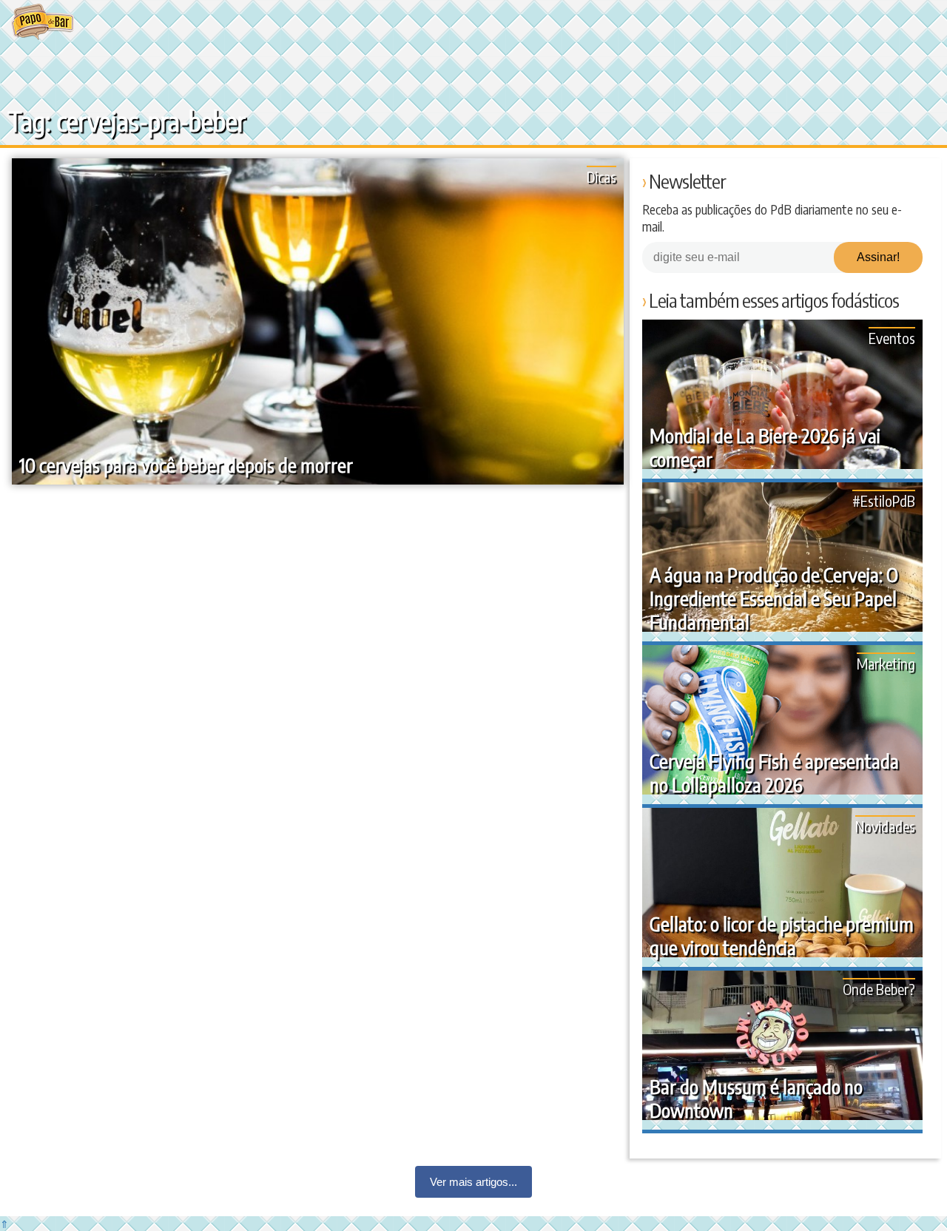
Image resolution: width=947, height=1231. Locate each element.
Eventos (892, 337)
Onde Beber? (879, 988)
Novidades (885, 826)
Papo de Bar (42, 22)
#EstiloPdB (883, 500)
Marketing (886, 663)
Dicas (601, 176)
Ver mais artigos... (473, 1182)
